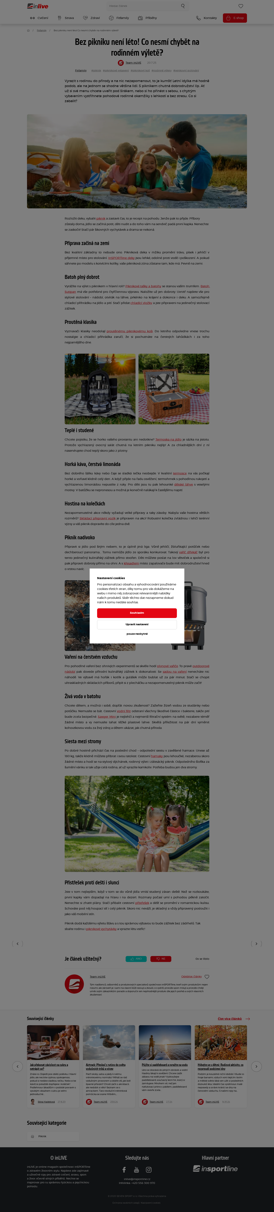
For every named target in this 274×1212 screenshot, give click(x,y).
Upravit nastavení (137, 624)
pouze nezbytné (137, 634)
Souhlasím (137, 613)
